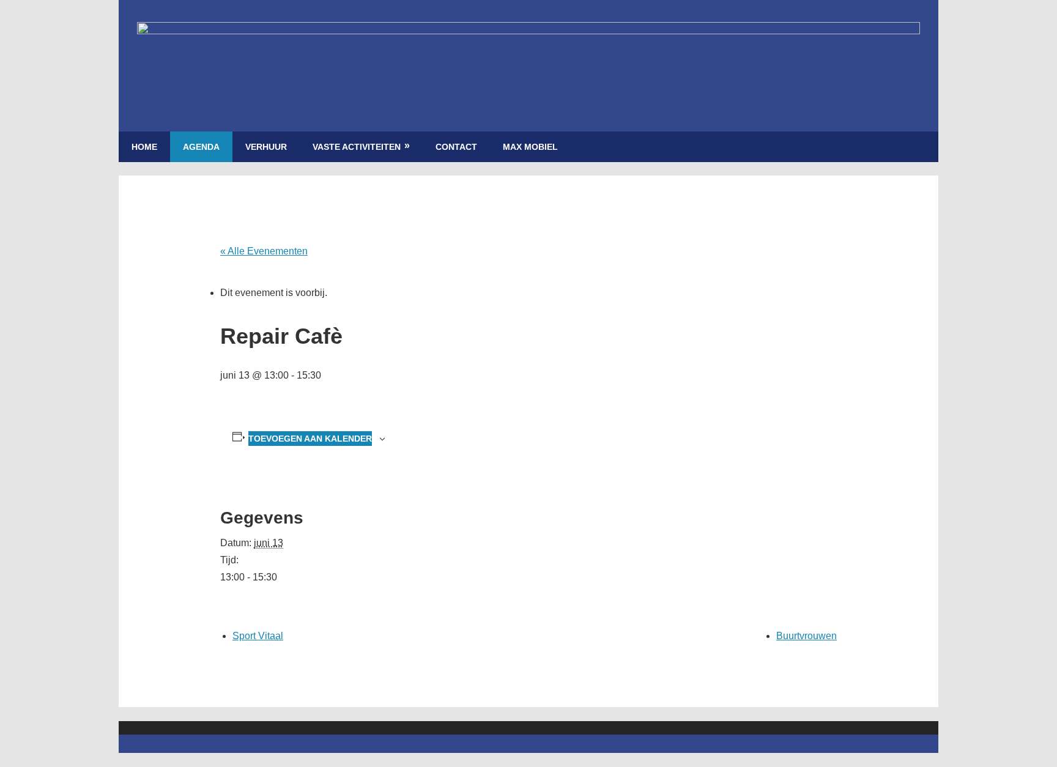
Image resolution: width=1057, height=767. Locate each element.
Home (144, 147)
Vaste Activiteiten (357, 147)
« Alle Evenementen (264, 251)
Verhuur (266, 147)
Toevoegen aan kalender (310, 438)
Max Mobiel (530, 147)
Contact (456, 147)
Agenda (201, 147)
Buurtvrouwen (806, 636)
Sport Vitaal (257, 636)
